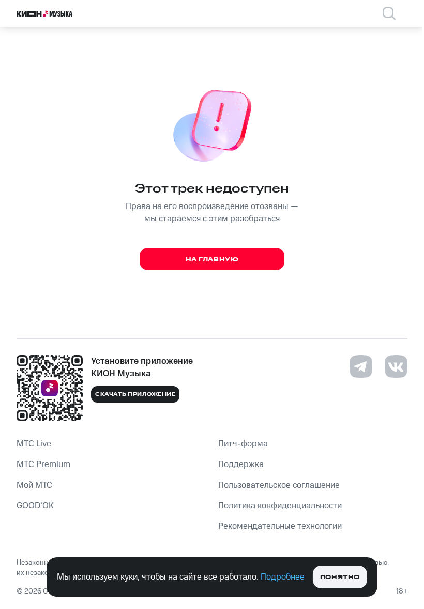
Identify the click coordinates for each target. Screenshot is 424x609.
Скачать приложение (135, 394)
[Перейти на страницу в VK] (396, 366)
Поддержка (241, 464)
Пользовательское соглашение (279, 485)
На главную (212, 259)
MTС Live (34, 444)
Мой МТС (34, 485)
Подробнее (283, 577)
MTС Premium (43, 464)
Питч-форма (243, 444)
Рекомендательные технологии (280, 526)
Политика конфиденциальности (280, 506)
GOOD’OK (35, 506)
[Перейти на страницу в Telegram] (361, 366)
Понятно (340, 577)
